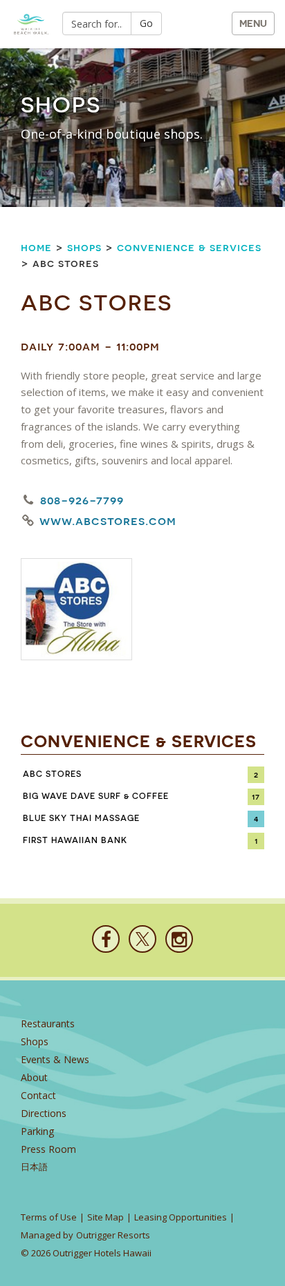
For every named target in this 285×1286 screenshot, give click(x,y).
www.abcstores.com (107, 521)
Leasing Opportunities (180, 1217)
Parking (37, 1131)
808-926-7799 (82, 500)
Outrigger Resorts (113, 1235)
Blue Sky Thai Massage (81, 818)
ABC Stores (52, 774)
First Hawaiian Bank (75, 840)
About (34, 1077)
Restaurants (48, 1023)
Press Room (48, 1149)
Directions (43, 1113)
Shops (84, 247)
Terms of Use (49, 1217)
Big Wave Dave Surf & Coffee (96, 796)
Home (36, 247)
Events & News (55, 1059)
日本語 (34, 1167)
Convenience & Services (189, 247)
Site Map (105, 1217)
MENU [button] (253, 23)
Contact (38, 1095)
